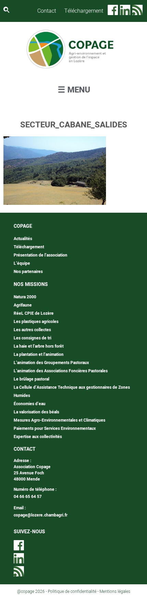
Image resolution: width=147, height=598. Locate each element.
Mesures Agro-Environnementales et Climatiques (59, 420)
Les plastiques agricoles (36, 322)
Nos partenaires (28, 272)
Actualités (23, 239)
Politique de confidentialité (72, 591)
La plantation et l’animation (39, 354)
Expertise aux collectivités (38, 437)
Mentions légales (114, 591)
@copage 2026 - (32, 591)
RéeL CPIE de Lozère (34, 313)
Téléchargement (83, 11)
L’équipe (22, 263)
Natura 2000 (25, 297)
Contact (46, 11)
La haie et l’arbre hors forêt (39, 346)
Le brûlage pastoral (31, 379)
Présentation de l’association (40, 255)
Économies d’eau (29, 404)
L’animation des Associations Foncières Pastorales (61, 371)
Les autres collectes (32, 330)
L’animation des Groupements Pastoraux (51, 363)
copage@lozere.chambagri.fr (40, 515)
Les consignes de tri (32, 338)
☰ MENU (74, 90)
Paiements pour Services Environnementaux (55, 428)
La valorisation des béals (36, 412)
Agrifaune (23, 305)
